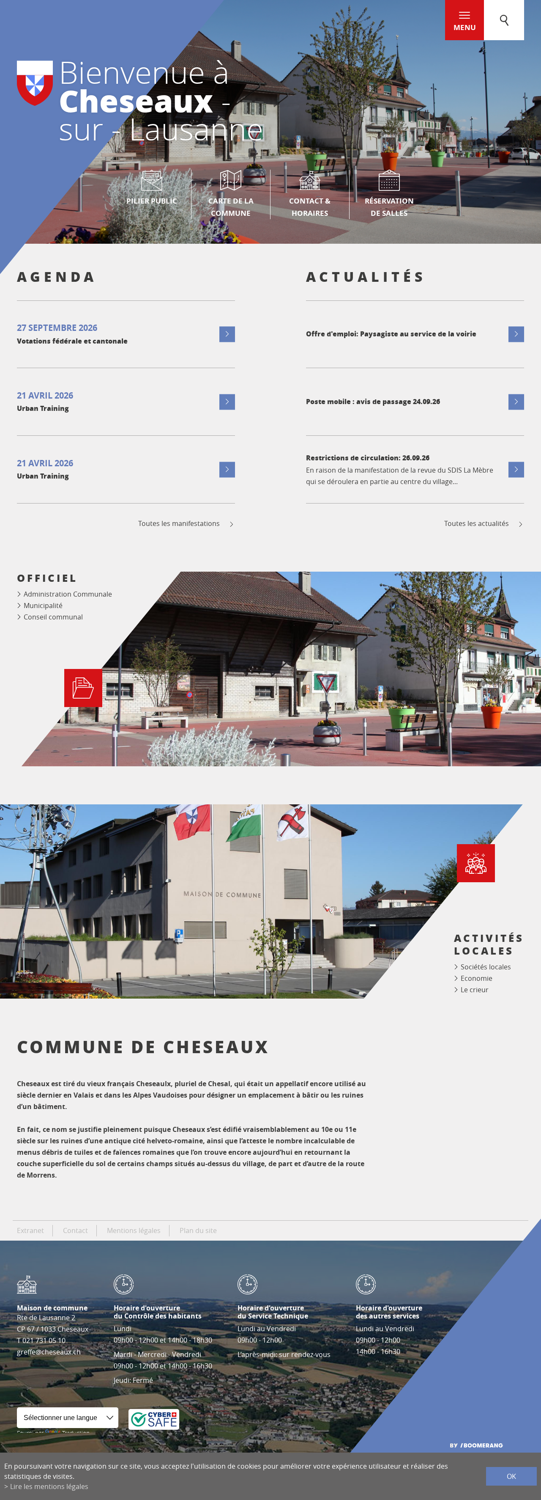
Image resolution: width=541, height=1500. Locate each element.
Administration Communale (68, 594)
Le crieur (475, 989)
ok (511, 1476)
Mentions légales (134, 1230)
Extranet (30, 1230)
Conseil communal (53, 617)
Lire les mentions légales (49, 1486)
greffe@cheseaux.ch (49, 1352)
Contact (75, 1230)
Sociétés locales (486, 967)
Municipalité (43, 605)
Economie (476, 978)
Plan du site (198, 1230)
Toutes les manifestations (179, 523)
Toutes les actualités (476, 523)
